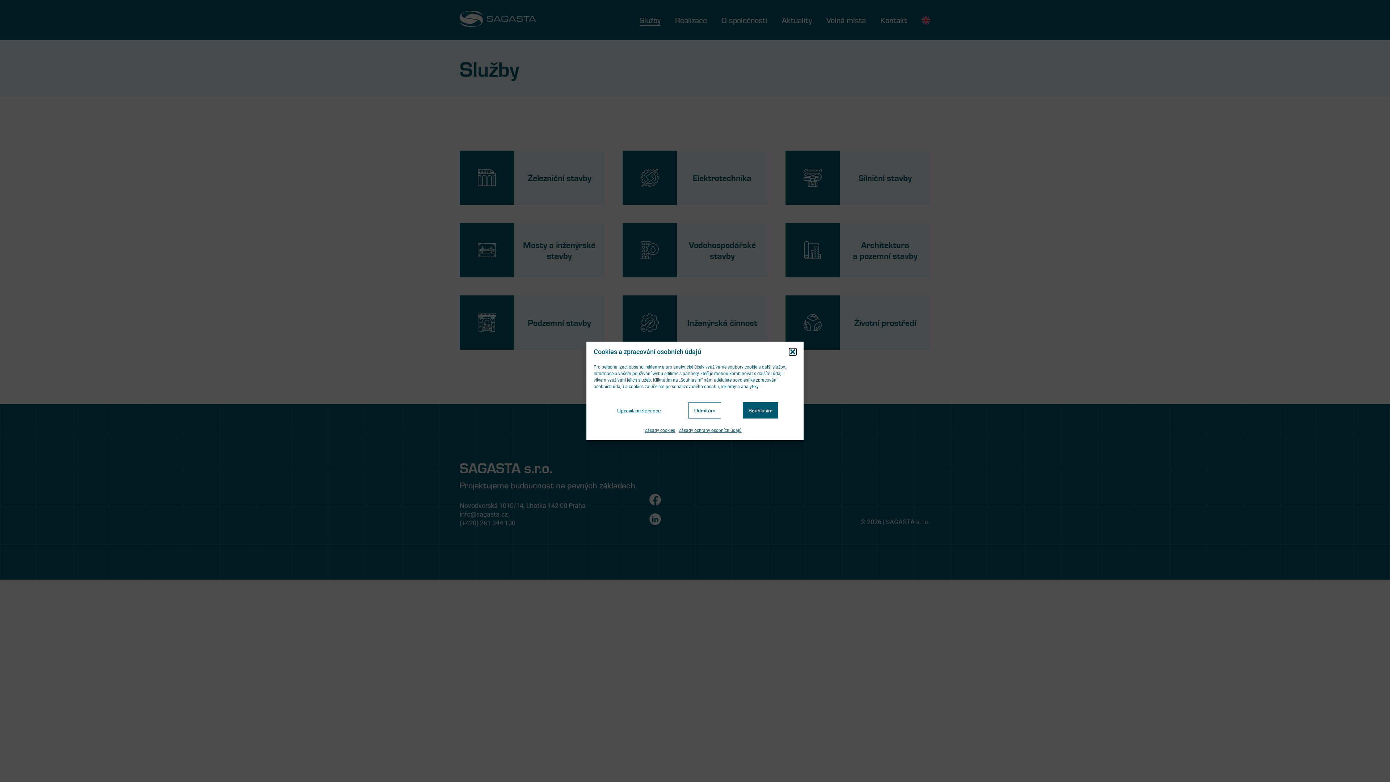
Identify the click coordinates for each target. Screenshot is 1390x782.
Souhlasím (760, 410)
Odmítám (704, 410)
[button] (792, 352)
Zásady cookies (660, 430)
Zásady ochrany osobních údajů (710, 430)
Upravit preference (639, 410)
